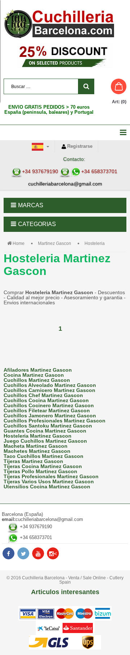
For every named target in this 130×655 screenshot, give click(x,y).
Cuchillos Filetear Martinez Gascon (47, 410)
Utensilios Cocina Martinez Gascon (47, 486)
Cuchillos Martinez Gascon (37, 380)
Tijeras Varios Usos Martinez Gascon (49, 481)
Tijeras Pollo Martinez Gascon (40, 471)
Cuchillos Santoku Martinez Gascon (48, 426)
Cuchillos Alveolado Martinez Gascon (50, 385)
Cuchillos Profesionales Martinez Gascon (54, 421)
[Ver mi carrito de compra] (111, 86)
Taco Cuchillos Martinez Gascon (43, 456)
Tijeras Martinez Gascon (33, 461)
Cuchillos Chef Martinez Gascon (43, 395)
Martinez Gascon (54, 243)
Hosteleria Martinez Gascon (38, 436)
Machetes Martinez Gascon (37, 451)
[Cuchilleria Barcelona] (65, 23)
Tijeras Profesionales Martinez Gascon (51, 476)
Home (19, 243)
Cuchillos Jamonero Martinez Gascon (50, 415)
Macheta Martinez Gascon (36, 446)
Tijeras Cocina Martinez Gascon (43, 466)
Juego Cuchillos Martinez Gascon (45, 441)
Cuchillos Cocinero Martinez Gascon (49, 405)
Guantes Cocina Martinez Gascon (45, 431)
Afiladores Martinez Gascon (38, 370)
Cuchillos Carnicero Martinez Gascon (49, 390)
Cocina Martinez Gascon (34, 375)
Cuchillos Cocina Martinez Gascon (46, 400)
